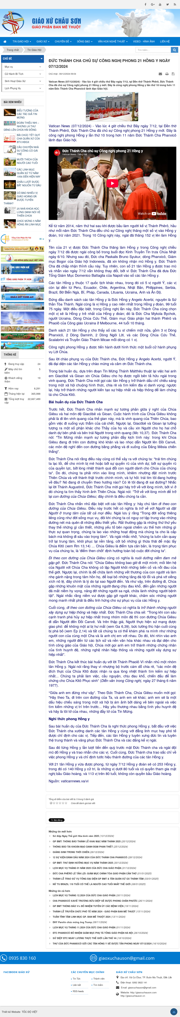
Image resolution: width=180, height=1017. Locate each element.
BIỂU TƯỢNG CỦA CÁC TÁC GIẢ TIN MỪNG (27, 114)
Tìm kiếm (98, 985)
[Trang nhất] (5, 41)
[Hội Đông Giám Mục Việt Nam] (22, 257)
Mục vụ (9, 66)
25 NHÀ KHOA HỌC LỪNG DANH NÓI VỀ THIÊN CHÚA (28, 212)
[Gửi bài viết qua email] (161, 73)
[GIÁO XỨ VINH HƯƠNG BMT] (22, 288)
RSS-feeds (78, 991)
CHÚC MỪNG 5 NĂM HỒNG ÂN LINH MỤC (29, 222)
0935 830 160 (22, 958)
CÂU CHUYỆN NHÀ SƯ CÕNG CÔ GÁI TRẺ (28, 150)
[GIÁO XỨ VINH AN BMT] (22, 296)
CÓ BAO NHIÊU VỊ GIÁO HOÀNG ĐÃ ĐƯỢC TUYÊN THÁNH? (21, 198)
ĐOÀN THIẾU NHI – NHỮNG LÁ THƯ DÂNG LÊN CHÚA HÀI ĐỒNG (21, 126)
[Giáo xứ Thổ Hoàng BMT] (22, 305)
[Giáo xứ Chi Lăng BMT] (22, 328)
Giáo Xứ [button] (42, 41)
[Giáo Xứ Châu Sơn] (15, 23)
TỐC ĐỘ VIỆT (29, 1011)
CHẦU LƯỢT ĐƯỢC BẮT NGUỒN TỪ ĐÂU (29, 183)
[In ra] (167, 73)
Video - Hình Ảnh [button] (144, 41)
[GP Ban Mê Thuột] (22, 248)
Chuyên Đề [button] (62, 41)
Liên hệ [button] (165, 41)
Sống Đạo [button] (84, 41)
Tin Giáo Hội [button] (21, 41)
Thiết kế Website (11, 1011)
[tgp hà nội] (22, 238)
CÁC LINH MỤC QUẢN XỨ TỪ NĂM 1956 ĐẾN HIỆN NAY (28, 173)
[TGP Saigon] (22, 279)
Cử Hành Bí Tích (14, 74)
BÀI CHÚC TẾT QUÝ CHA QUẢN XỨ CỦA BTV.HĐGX (28, 138)
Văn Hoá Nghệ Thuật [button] (112, 41)
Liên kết (77, 985)
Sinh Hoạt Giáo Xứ (15, 81)
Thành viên (99, 978)
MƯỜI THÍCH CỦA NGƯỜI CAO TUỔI (27, 161)
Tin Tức (77, 978)
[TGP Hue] (22, 268)
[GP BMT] (22, 336)
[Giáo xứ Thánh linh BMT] (22, 317)
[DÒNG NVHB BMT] (22, 345)
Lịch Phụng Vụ (13, 88)
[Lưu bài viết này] (173, 73)
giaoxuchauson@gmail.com (127, 958)
